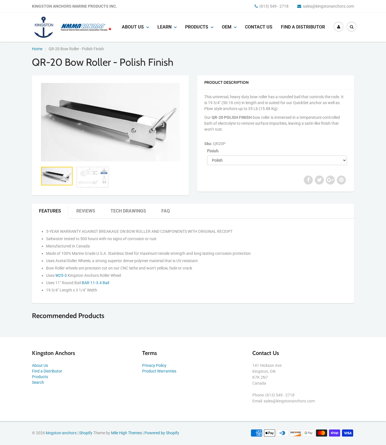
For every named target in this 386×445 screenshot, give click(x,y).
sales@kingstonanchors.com (328, 6)
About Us (40, 365)
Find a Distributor (303, 27)
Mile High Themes (126, 433)
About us (133, 27)
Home (37, 49)
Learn (164, 27)
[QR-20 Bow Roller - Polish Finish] (110, 122)
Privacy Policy (154, 365)
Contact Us (258, 27)
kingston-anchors (61, 433)
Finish (212, 151)
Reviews (85, 211)
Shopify (85, 433)
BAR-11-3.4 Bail (95, 282)
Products (196, 27)
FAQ (165, 211)
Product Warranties (159, 371)
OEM (226, 27)
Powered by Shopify (161, 433)
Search (38, 382)
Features (50, 211)
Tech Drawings (128, 211)
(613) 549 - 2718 (274, 6)
